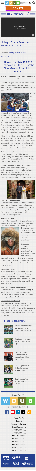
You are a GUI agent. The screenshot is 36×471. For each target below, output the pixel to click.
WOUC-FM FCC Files (19, 442)
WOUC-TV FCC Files (19, 433)
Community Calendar (19, 424)
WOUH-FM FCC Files (19, 445)
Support (19, 421)
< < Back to (5, 57)
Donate (18, 8)
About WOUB (19, 418)
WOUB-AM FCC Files (19, 436)
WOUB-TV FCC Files (19, 430)
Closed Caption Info (19, 427)
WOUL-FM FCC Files (19, 448)
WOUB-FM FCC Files (19, 439)
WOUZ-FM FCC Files (19, 451)
